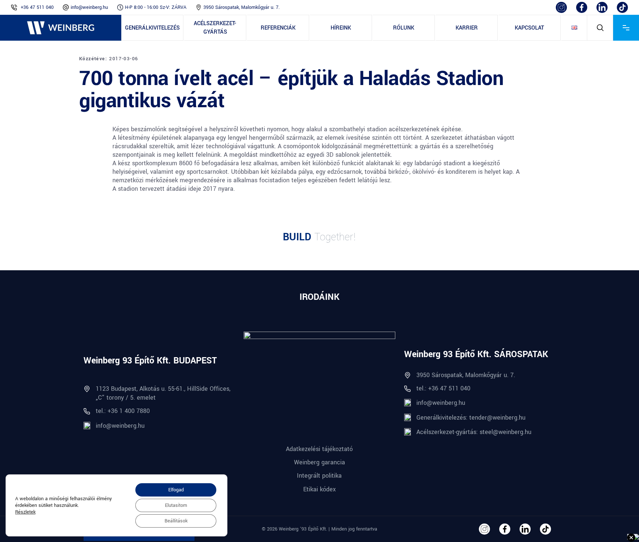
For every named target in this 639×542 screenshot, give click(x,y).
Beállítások (176, 521)
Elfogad (176, 490)
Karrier (467, 28)
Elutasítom (176, 505)
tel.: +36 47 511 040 (443, 388)
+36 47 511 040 (37, 7)
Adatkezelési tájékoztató (319, 449)
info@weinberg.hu (89, 7)
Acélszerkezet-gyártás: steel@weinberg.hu (473, 432)
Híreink (341, 28)
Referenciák (278, 28)
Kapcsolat (529, 28)
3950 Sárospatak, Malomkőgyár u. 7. (241, 7)
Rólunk (403, 28)
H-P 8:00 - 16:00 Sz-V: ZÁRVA (155, 7)
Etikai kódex (319, 489)
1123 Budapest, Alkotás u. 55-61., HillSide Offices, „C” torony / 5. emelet (163, 393)
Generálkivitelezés (152, 28)
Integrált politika (319, 475)
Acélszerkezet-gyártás (215, 28)
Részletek (25, 512)
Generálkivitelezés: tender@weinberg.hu (470, 417)
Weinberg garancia (319, 462)
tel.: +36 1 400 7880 (123, 411)
